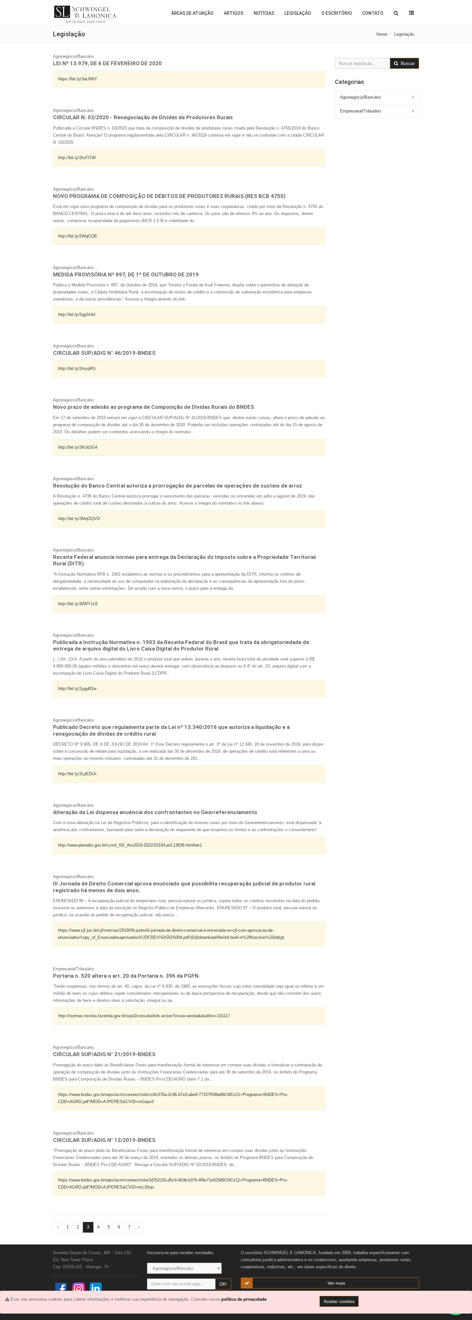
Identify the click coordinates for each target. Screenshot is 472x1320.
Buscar (407, 63)
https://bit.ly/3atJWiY (77, 78)
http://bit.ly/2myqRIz (77, 368)
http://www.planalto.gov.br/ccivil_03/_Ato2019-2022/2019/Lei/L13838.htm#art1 (130, 845)
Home (381, 34)
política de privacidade (244, 1299)
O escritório (336, 13)
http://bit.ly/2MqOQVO (79, 518)
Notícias (264, 13)
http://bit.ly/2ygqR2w (77, 688)
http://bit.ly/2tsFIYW (77, 157)
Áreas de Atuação (192, 13)
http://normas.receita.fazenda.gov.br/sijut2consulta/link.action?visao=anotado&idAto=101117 (144, 1015)
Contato (372, 13)
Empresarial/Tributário (360, 111)
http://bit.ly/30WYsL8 (77, 603)
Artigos (233, 13)
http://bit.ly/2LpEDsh (77, 773)
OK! (223, 1284)
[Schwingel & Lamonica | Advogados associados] (85, 14)
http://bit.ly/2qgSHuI (76, 314)
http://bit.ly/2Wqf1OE (77, 236)
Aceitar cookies (339, 1301)
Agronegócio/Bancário (360, 97)
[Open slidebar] (411, 12)
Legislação (297, 13)
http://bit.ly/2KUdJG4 (77, 447)
